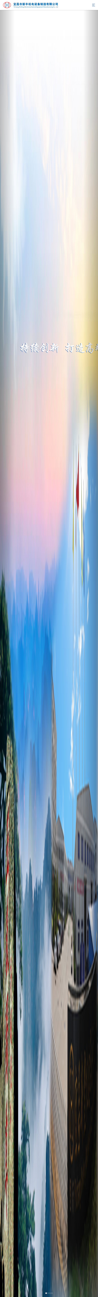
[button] (7, 648)
